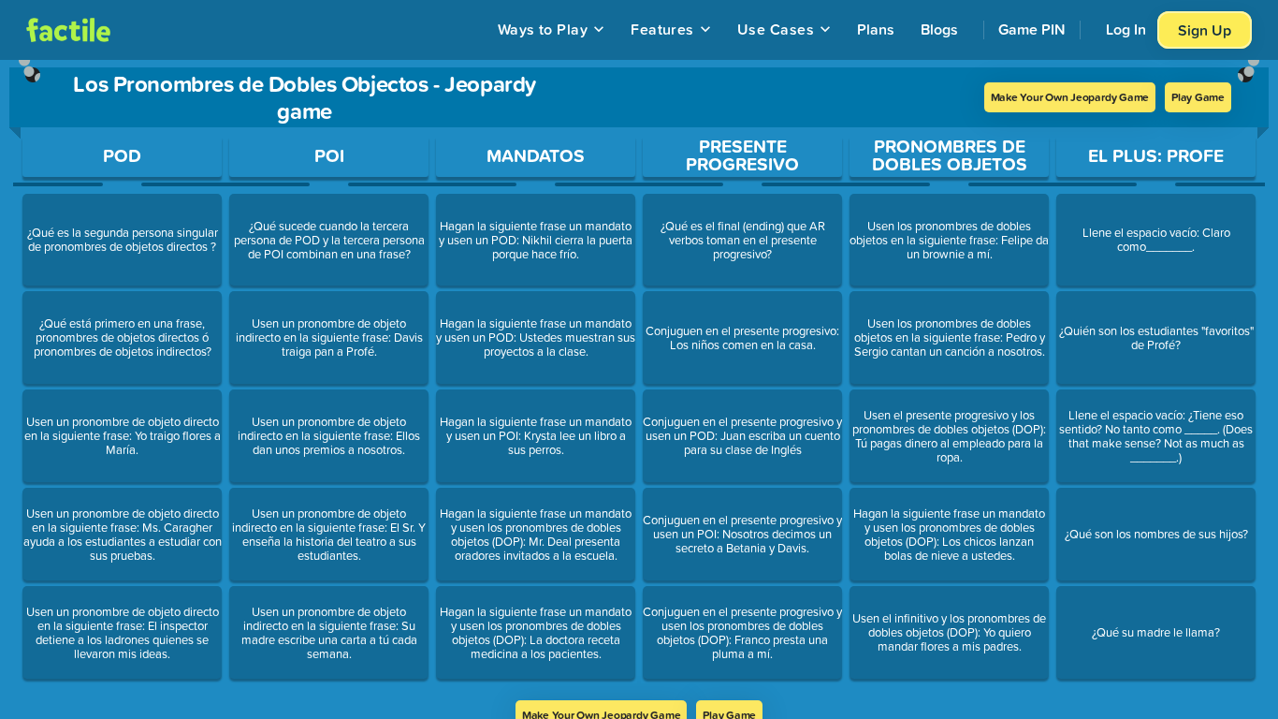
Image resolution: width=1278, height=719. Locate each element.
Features (662, 29)
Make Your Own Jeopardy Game (1070, 97)
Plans (875, 29)
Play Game (1198, 97)
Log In (1126, 29)
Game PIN (1032, 29)
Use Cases (775, 29)
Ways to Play (543, 29)
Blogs (939, 29)
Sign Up (1204, 30)
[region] (639, 380)
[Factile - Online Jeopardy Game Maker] (68, 30)
